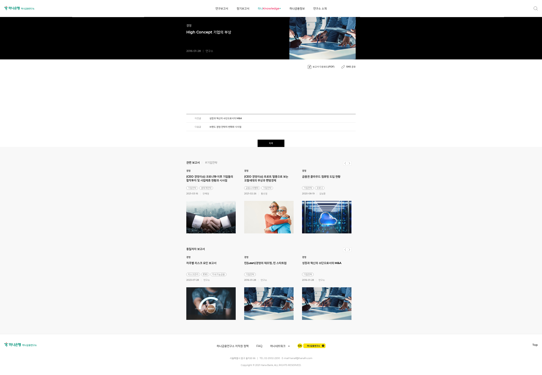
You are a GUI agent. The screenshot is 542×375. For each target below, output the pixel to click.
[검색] (536, 8)
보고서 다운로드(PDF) (323, 66)
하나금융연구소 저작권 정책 (233, 346)
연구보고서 (221, 8)
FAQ (259, 346)
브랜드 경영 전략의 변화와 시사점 (225, 126)
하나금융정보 (297, 8)
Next (349, 163)
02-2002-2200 (272, 358)
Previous (345, 163)
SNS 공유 (351, 66)
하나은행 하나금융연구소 (19, 8)
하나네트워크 (277, 346)
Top (535, 345)
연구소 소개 (320, 8)
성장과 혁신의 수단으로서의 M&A (225, 118)
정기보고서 (243, 8)
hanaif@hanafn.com (300, 358)
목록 (271, 143)
